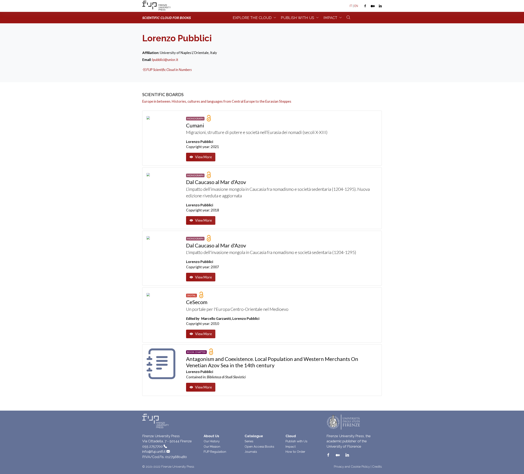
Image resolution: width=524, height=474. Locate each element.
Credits (377, 466)
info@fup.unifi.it (154, 451)
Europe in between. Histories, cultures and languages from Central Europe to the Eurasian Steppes (216, 101)
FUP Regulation (215, 452)
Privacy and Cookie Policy (352, 466)
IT (351, 6)
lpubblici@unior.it (165, 59)
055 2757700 (152, 446)
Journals (251, 452)
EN (356, 6)
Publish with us (297, 18)
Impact (330, 18)
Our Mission (212, 446)
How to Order (295, 452)
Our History (212, 441)
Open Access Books (259, 446)
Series (249, 441)
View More (203, 157)
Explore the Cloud (252, 18)
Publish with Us (296, 441)
